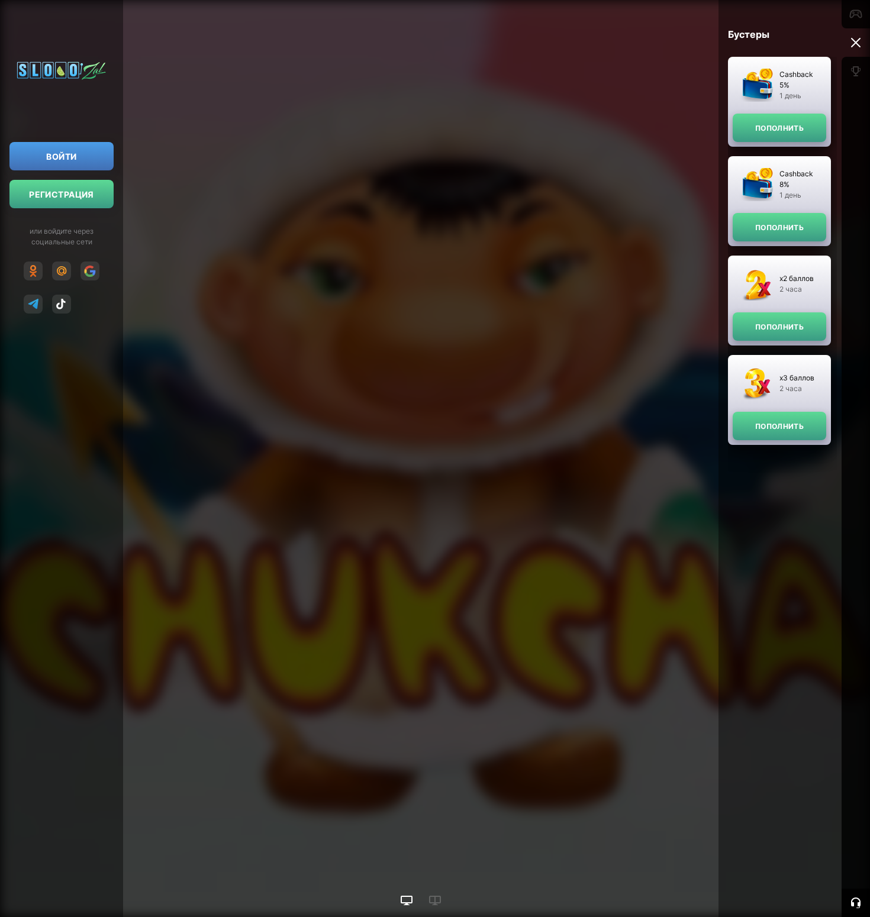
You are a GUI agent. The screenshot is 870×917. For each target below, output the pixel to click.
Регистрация (61, 194)
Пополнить (779, 128)
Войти (61, 156)
